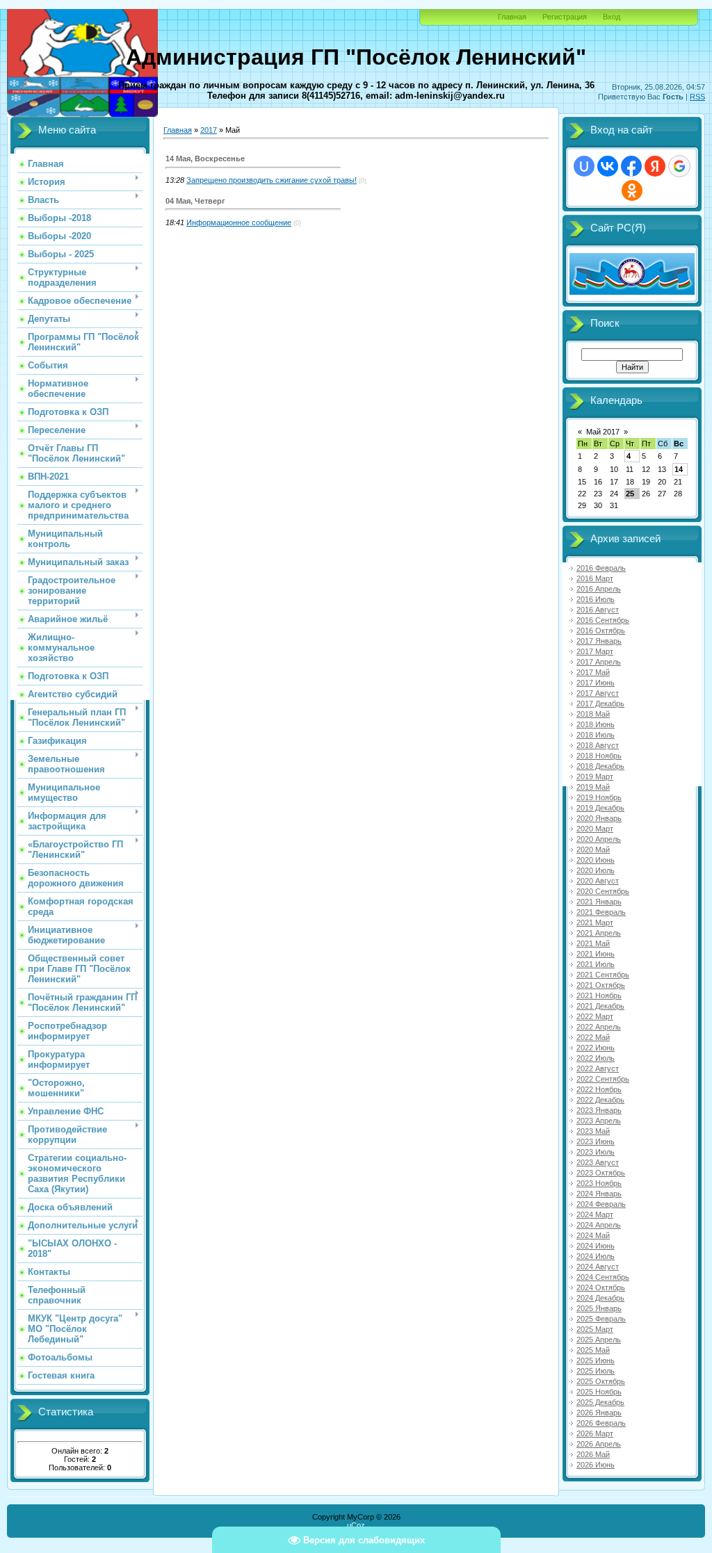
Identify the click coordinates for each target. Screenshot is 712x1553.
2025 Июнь (595, 1360)
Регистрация (564, 17)
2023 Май (593, 1131)
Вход (611, 17)
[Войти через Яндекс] (655, 166)
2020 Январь (599, 818)
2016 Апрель (598, 589)
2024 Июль (595, 1256)
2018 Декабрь (600, 766)
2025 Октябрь (600, 1381)
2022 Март (594, 1016)
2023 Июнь (595, 1141)
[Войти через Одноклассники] (632, 190)
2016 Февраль (601, 568)
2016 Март (594, 578)
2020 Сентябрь (602, 891)
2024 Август (597, 1266)
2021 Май (593, 943)
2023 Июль (595, 1152)
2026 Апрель (598, 1444)
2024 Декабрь (600, 1298)
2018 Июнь (595, 724)
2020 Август (597, 881)
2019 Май (593, 787)
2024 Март (594, 1214)
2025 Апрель (598, 1339)
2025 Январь (599, 1308)
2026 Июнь (595, 1465)
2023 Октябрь (600, 1173)
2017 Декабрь (600, 703)
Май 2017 (603, 432)
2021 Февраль (601, 912)
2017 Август (597, 693)
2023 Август (597, 1162)
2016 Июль (595, 599)
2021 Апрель (598, 933)
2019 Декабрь (600, 808)
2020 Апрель (598, 839)
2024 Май (593, 1235)
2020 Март (594, 828)
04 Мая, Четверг (195, 201)
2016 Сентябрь (602, 620)
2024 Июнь (595, 1246)
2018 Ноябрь (599, 755)
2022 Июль (595, 1058)
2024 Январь (599, 1193)
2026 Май (593, 1454)
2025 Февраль (601, 1319)
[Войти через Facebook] (631, 166)
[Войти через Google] (679, 166)
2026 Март (594, 1433)
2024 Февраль (601, 1204)
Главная (512, 17)
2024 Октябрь (600, 1287)
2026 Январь (599, 1412)
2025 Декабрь (600, 1402)
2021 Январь (599, 901)
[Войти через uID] (584, 166)
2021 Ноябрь (599, 995)
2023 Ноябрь (599, 1183)
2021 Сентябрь (602, 974)
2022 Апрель (598, 1027)
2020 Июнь (595, 860)
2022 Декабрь (600, 1100)
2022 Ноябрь (599, 1089)
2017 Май (593, 672)
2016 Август (597, 609)
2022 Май (593, 1037)
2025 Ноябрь (599, 1392)
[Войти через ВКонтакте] (607, 166)
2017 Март (594, 651)
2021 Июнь (595, 954)
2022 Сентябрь (602, 1079)
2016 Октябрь (600, 630)
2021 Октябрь (600, 985)
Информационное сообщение (238, 222)
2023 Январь (599, 1110)
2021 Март (594, 922)
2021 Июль (595, 964)
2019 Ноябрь (599, 797)
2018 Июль (595, 735)
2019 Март (594, 776)
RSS (697, 96)
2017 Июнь (595, 682)
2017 (208, 130)
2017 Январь (599, 641)
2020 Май (593, 849)
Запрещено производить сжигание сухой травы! (271, 180)
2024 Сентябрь (602, 1277)
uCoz (356, 1525)
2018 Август (597, 745)
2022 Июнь (595, 1047)
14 (678, 469)
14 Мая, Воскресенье (205, 158)
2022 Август (597, 1068)
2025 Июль (595, 1371)
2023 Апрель (598, 1120)
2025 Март (594, 1329)
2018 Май (593, 714)
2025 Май (593, 1350)
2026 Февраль (601, 1423)
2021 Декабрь (600, 1006)
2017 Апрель (598, 662)
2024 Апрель (598, 1225)
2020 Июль (595, 870)
